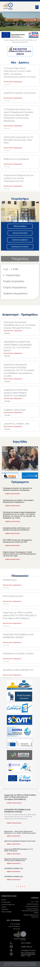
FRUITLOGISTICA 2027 (13, 596)
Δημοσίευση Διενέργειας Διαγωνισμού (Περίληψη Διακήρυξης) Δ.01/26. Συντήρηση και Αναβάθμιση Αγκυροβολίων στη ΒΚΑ (19, 370)
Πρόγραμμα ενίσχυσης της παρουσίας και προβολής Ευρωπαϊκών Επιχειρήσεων (17, 489)
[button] (37, 7)
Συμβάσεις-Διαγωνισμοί (15, 410)
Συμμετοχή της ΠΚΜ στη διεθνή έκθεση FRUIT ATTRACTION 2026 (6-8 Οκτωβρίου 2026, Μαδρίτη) (20, 615)
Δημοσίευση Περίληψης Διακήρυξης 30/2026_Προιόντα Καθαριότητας (15, 859)
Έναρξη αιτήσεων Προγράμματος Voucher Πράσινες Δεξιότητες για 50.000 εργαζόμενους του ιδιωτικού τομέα (19, 554)
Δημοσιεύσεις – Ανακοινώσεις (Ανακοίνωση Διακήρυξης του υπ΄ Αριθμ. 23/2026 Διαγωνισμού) (20, 832)
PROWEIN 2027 (10, 580)
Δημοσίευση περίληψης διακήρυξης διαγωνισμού (19, 841)
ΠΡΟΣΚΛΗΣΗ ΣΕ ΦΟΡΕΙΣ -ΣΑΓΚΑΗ (18, 653)
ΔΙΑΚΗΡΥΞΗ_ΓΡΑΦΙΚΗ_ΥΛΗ (16, 424)
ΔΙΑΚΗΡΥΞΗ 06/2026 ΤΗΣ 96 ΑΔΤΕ (20, 93)
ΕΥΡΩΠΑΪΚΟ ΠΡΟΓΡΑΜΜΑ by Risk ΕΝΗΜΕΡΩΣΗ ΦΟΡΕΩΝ (17, 811)
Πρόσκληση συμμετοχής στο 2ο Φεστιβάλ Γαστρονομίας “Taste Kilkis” (18, 140)
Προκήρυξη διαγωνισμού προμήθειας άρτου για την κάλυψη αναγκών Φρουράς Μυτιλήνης (19, 325)
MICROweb (32, 965)
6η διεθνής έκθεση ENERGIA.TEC (18, 670)
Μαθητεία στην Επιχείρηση (16, 159)
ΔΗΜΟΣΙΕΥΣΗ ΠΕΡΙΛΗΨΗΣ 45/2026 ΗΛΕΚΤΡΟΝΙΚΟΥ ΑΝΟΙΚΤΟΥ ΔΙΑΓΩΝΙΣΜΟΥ (16, 393)
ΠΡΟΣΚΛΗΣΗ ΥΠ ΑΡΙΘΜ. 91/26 (13, 868)
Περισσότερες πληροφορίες (13, 81)
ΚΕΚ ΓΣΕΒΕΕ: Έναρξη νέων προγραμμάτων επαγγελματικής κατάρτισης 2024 (17, 541)
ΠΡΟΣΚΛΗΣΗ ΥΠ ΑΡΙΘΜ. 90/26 (13, 876)
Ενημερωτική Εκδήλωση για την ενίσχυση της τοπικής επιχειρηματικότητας (18, 178)
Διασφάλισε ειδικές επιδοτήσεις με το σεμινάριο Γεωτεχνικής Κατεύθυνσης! (16, 529)
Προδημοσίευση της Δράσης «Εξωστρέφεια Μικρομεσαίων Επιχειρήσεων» (18, 501)
